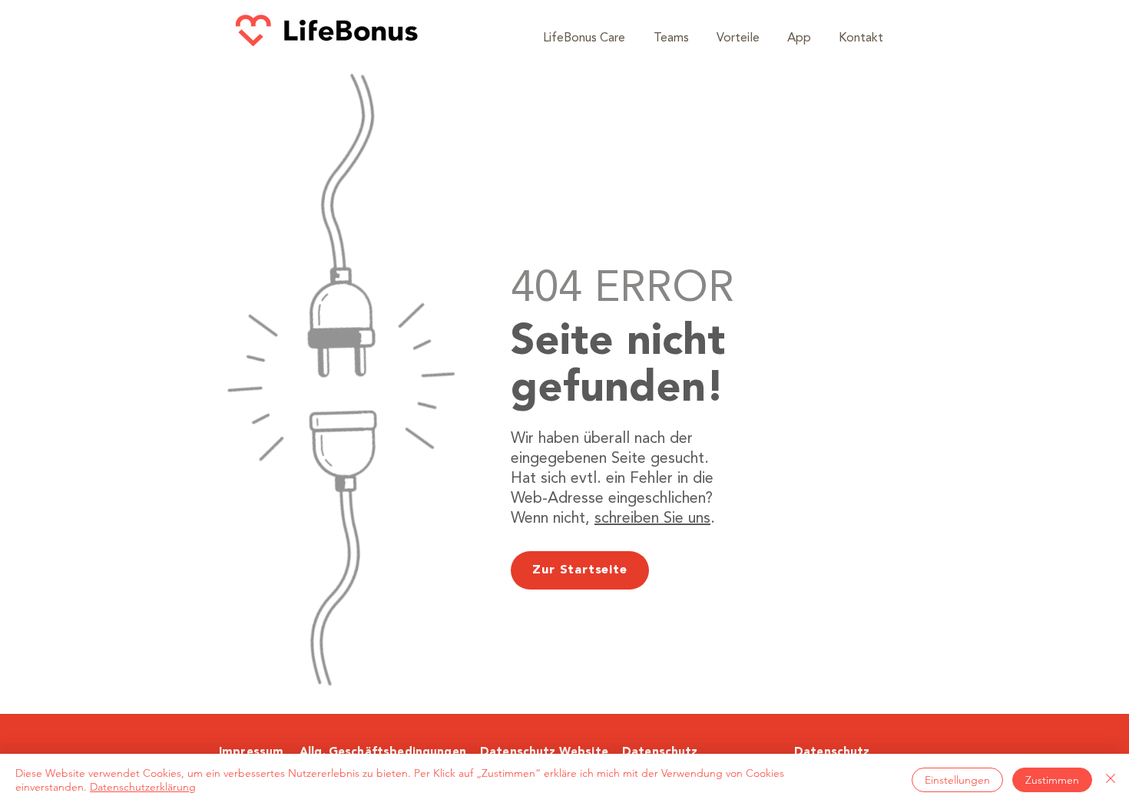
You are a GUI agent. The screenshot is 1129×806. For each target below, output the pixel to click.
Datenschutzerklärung (143, 787)
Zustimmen (1052, 780)
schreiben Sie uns (652, 519)
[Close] (1110, 780)
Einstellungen (957, 780)
